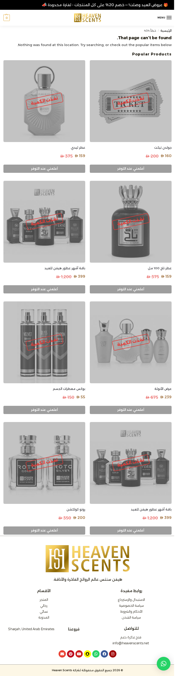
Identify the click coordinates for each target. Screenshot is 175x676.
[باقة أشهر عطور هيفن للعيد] (44, 222)
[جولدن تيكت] (131, 101)
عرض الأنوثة (163, 389)
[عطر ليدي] (44, 101)
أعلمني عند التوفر (130, 168)
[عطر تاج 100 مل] (131, 222)
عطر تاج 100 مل (160, 268)
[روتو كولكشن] (44, 463)
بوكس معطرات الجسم (69, 389)
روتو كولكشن (76, 509)
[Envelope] (62, 654)
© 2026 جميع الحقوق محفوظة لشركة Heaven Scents (87, 670)
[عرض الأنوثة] (131, 342)
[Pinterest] (70, 654)
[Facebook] (104, 654)
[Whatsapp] (96, 654)
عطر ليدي (78, 147)
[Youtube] (79, 654)
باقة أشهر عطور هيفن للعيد (64, 268)
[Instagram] (112, 654)
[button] (6, 18)
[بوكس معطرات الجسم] (44, 342)
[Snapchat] (87, 654)
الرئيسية (166, 30)
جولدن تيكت (163, 147)
